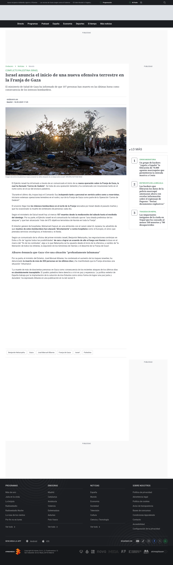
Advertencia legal (140, 497)
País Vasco (53, 519)
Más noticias (106, 24)
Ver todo (9, 527)
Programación (107, 2)
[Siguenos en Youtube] (137, 541)
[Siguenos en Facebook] (154, 541)
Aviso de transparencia (143, 506)
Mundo (31, 66)
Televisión (94, 510)
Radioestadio (11, 506)
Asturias (51, 515)
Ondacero (9, 66)
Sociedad (94, 506)
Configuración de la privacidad (146, 529)
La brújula (9, 501)
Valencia (52, 506)
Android (33, 541)
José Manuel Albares (46, 352)
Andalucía (52, 501)
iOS (47, 541)
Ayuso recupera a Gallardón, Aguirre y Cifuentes (22, 2)
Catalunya (52, 497)
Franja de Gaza (65, 352)
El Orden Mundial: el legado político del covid (87, 2)
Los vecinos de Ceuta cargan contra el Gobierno (55, 2)
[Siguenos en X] (160, 541)
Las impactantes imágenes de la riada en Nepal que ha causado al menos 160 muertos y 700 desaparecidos (152, 219)
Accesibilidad (139, 524)
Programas (33, 24)
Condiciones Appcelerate (144, 515)
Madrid (51, 492)
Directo (20, 24)
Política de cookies (141, 501)
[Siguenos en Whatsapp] (165, 541)
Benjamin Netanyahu (16, 352)
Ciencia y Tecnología (99, 519)
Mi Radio (135, 2)
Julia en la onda (12, 497)
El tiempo (92, 24)
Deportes (80, 24)
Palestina (87, 352)
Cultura (93, 515)
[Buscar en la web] (164, 2)
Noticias (21, 66)
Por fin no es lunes (13, 519)
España (56, 24)
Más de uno (10, 492)
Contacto (137, 519)
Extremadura (53, 510)
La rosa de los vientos (15, 515)
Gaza (31, 352)
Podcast (45, 24)
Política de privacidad (142, 492)
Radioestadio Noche (14, 510)
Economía (67, 24)
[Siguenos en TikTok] (143, 541)
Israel (77, 352)
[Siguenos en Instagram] (149, 541)
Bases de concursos (142, 510)
